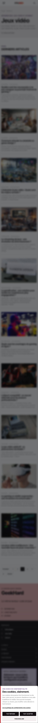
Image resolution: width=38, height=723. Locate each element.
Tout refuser (10, 714)
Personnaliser (19, 719)
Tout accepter (28, 714)
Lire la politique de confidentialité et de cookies (16, 707)
